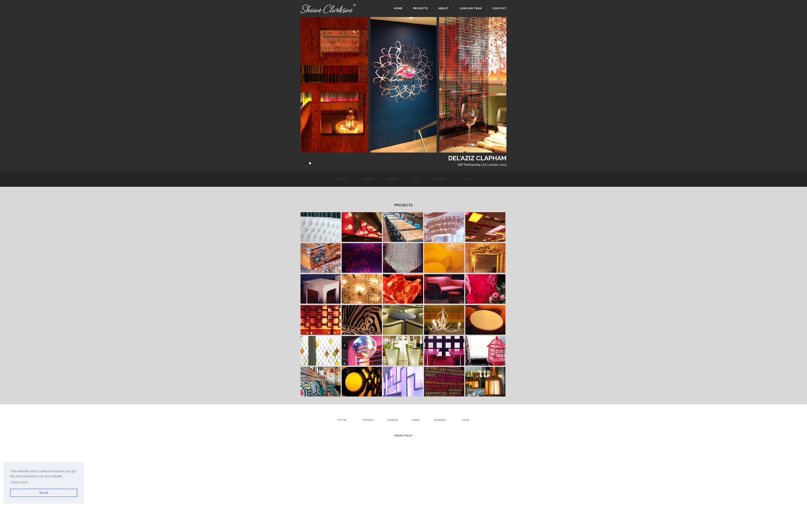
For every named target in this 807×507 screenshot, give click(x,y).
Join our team (470, 8)
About (443, 8)
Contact (499, 8)
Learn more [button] (19, 482)
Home (398, 8)
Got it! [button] (43, 492)
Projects (420, 8)
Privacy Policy (403, 435)
